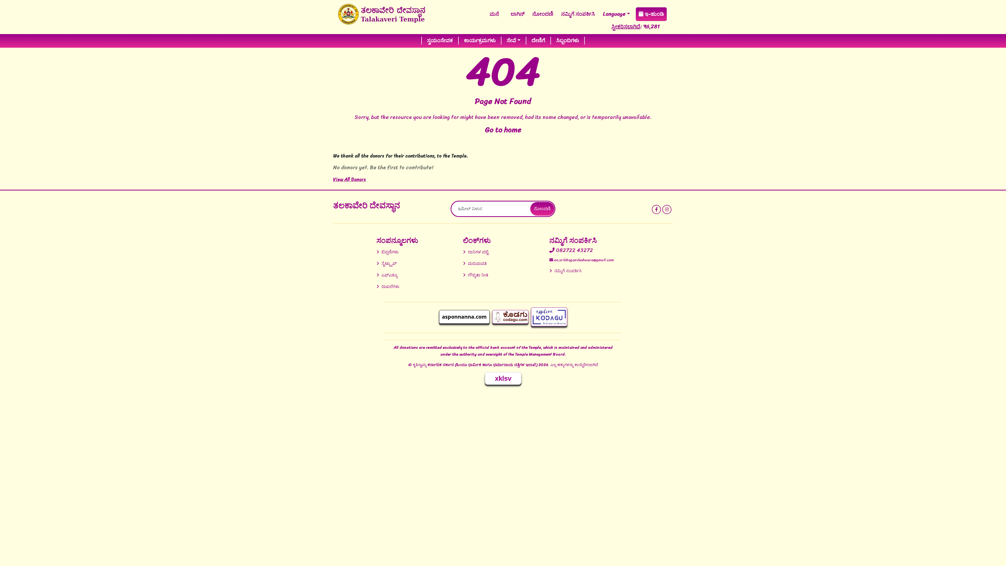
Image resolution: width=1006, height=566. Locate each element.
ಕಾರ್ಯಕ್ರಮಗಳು (480, 41)
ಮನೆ (494, 14)
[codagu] (510, 317)
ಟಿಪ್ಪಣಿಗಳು (390, 252)
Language (614, 14)
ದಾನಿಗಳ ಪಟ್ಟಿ (478, 252)
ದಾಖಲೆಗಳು (390, 286)
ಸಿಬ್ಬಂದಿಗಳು (567, 41)
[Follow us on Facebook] (656, 209)
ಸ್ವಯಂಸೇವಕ (440, 41)
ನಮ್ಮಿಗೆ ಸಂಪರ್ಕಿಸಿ (578, 14)
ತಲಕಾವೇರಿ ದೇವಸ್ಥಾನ (366, 205)
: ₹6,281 (612, 26)
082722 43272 (574, 250)
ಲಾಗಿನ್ (517, 14)
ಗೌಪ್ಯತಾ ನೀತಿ (478, 275)
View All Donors (349, 180)
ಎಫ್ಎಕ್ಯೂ (389, 275)
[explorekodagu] (549, 316)
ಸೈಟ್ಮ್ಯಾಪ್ (389, 263)
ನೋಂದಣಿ (542, 14)
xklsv (503, 378)
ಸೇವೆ (511, 41)
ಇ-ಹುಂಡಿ (653, 14)
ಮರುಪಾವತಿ (477, 263)
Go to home (503, 129)
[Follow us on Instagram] (666, 209)
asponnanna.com (464, 316)
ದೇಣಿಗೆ (538, 41)
